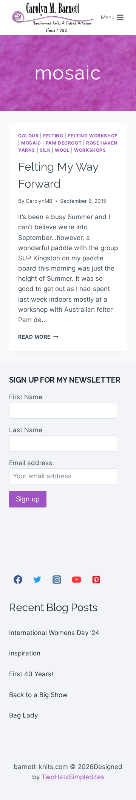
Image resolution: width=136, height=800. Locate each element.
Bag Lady (23, 715)
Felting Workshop (93, 136)
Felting (53, 136)
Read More (38, 337)
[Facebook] (17, 579)
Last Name (25, 430)
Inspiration (24, 653)
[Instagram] (57, 579)
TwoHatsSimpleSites (73, 777)
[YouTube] (76, 579)
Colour (28, 136)
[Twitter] (37, 579)
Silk (45, 150)
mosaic (31, 143)
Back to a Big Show (38, 695)
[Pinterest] (96, 579)
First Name (25, 397)
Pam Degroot (64, 143)
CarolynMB (39, 201)
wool (62, 150)
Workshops (90, 150)
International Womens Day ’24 (54, 633)
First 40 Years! (31, 674)
